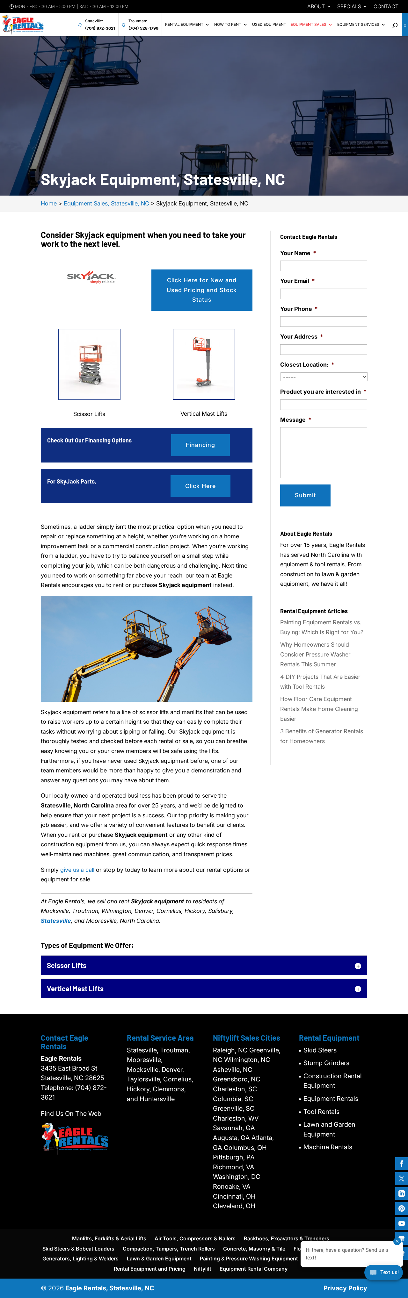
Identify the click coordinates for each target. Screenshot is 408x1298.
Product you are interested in (323, 391)
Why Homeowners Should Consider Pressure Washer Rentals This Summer (315, 654)
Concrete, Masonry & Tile (254, 1248)
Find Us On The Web (71, 1113)
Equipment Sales (308, 24)
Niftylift (202, 1269)
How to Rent (227, 24)
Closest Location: (307, 364)
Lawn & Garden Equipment (159, 1258)
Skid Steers (320, 1050)
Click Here (200, 486)
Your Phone (299, 308)
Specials (349, 7)
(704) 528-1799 (143, 28)
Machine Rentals (327, 1147)
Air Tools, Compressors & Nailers (195, 1238)
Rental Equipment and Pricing (150, 1269)
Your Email (297, 280)
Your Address (301, 336)
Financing (200, 444)
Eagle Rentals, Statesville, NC (109, 1288)
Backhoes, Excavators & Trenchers (286, 1238)
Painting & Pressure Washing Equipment (249, 1258)
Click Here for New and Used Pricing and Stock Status (202, 290)
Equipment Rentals (330, 1098)
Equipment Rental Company (254, 1269)
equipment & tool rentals (312, 564)
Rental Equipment (184, 24)
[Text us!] (383, 1274)
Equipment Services (358, 24)
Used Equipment (269, 24)
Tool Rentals (321, 1111)
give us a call (77, 869)
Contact (386, 7)
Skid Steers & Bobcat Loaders (78, 1248)
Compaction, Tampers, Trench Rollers (169, 1248)
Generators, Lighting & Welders (80, 1258)
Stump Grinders (326, 1063)
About (316, 7)
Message (295, 419)
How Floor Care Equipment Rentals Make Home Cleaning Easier (319, 709)
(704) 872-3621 (100, 28)
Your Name (298, 253)
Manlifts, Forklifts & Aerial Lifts (109, 1238)
